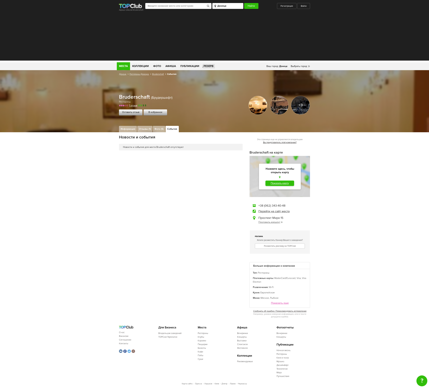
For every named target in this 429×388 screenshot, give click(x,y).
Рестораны (125, 101)
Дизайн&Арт (283, 365)
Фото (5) (159, 129)
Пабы (200, 355)
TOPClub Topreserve (167, 337)
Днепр (224, 383)
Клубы (201, 337)
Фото (157, 66)
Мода (279, 372)
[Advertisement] (214, 37)
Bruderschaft (158, 74)
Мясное (265, 298)
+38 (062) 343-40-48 (271, 205)
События (172, 129)
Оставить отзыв (130, 112)
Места (123, 66)
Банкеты (202, 348)
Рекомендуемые (245, 361)
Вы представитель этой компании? (280, 142)
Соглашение (125, 339)
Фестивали (242, 348)
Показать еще (280, 303)
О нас (122, 332)
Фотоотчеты (285, 327)
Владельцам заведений (169, 333)
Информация (128, 129)
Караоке (202, 340)
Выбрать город (299, 66)
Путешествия (283, 376)
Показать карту (280, 183)
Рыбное (274, 298)
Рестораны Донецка (139, 74)
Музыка (280, 361)
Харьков (208, 383)
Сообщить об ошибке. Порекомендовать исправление (280, 311)
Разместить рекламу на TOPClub (280, 246)
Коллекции (140, 66)
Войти (304, 6)
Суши (200, 359)
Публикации (189, 66)
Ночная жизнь (284, 350)
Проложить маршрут (269, 222)
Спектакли (242, 344)
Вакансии (123, 336)
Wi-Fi (271, 287)
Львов (232, 383)
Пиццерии (202, 344)
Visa (299, 278)
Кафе (200, 351)
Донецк (122, 74)
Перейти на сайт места (274, 211)
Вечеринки (242, 333)
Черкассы (242, 383)
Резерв (208, 66)
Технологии (282, 369)
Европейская (267, 292)
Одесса (198, 383)
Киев (217, 383)
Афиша (170, 66)
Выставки (242, 340)
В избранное (155, 112)
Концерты (242, 337)
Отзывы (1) (145, 129)
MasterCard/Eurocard (284, 278)
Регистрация (287, 6)
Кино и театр (283, 357)
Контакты (123, 343)
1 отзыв (133, 105)
